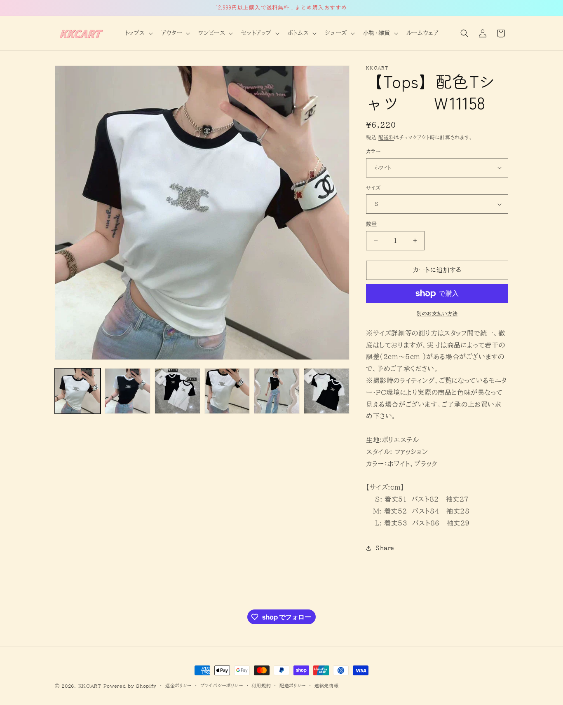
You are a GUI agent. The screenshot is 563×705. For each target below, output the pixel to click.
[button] (138, 33)
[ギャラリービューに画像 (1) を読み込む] (78, 391)
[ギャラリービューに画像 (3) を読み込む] (177, 391)
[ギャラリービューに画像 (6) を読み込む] (327, 391)
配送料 (386, 137)
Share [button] (384, 548)
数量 (371, 224)
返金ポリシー (178, 685)
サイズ (373, 188)
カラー (373, 151)
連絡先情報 (326, 685)
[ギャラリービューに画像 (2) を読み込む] (127, 391)
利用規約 (261, 685)
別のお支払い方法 (437, 313)
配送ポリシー (292, 685)
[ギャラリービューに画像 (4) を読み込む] (227, 391)
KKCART (89, 686)
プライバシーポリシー (221, 685)
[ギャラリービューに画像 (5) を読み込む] (277, 391)
